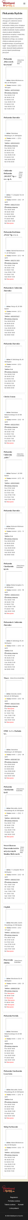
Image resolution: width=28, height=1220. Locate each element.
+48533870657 (15, 316)
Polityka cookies (14, 1201)
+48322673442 (15, 704)
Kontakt (21, 1205)
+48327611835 (15, 260)
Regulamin (14, 1197)
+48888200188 (15, 988)
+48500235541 (15, 595)
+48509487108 (15, 759)
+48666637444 (15, 879)
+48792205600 (15, 90)
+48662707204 (15, 205)
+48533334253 (15, 143)
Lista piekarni (14, 1208)
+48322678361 (15, 424)
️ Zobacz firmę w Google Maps (20, 61)
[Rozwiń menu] (24, 3)
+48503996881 (15, 483)
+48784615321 (15, 932)
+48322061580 (15, 818)
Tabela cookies (9, 1205)
